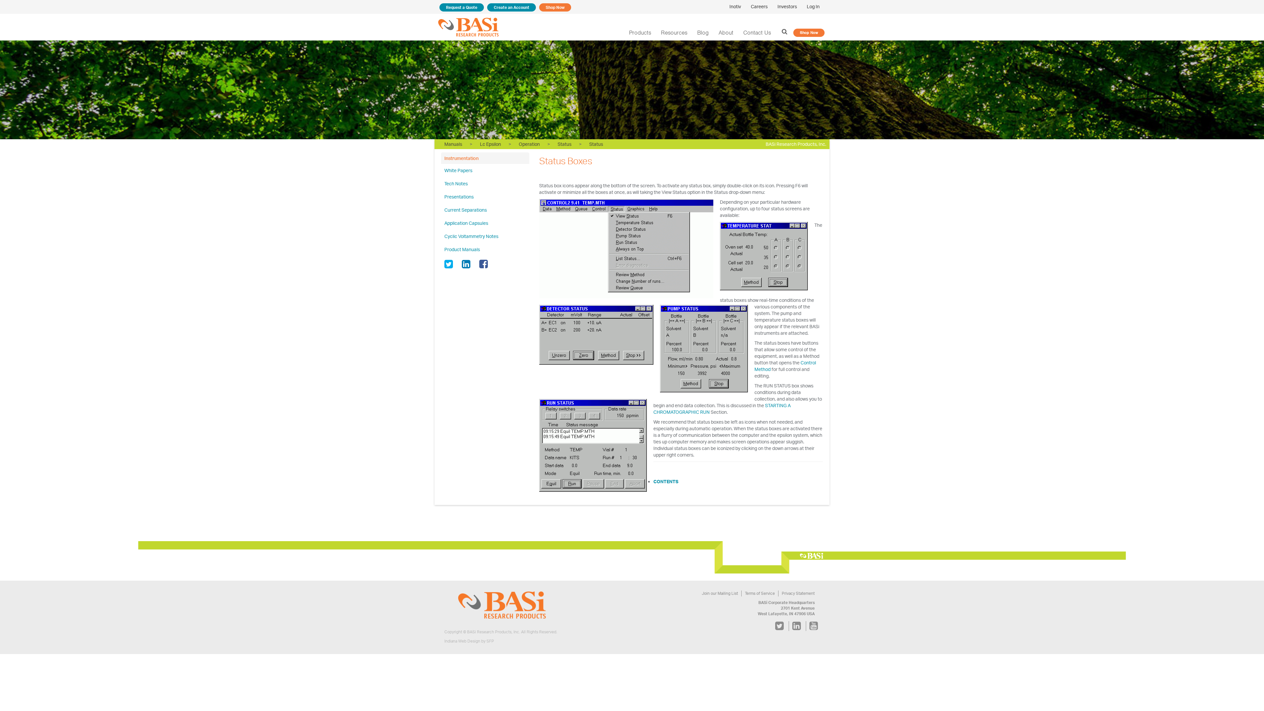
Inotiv (735, 6)
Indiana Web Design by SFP (469, 641)
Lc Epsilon (490, 144)
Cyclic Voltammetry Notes (471, 236)
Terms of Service (760, 593)
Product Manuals (462, 249)
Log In (813, 6)
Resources (674, 32)
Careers (759, 6)
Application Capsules (466, 223)
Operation (529, 144)
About (726, 32)
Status (564, 144)
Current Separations (465, 210)
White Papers (458, 170)
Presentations (459, 196)
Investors (787, 6)
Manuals (453, 144)
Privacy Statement (798, 593)
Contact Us (757, 32)
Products (640, 32)
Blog (703, 32)
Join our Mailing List (720, 593)
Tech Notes (456, 183)
